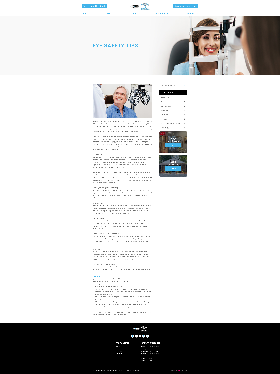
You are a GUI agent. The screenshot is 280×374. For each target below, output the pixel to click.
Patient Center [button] (161, 14)
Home (84, 14)
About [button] (107, 14)
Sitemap (137, 370)
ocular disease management (170, 123)
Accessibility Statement (120, 370)
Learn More (173, 145)
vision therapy (166, 97)
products (164, 119)
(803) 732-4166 (124, 354)
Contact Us (192, 14)
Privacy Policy (130, 370)
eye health (164, 115)
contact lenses (166, 106)
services (164, 102)
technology (165, 128)
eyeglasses (164, 110)
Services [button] (132, 14)
